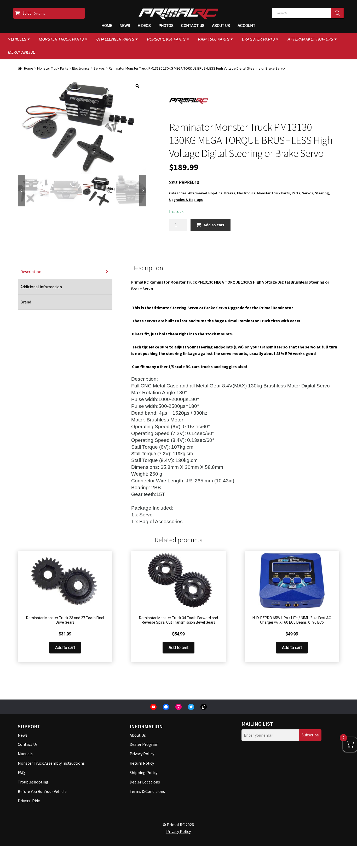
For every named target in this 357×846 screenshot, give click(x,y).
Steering (322, 193)
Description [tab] (30, 271)
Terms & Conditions (147, 791)
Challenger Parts (115, 39)
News (125, 25)
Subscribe (310, 734)
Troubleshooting (33, 782)
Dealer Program (144, 744)
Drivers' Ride (29, 800)
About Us (221, 25)
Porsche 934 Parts (166, 39)
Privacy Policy (142, 753)
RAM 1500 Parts (214, 39)
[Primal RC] (188, 101)
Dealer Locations (145, 782)
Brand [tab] (25, 301)
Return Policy (142, 763)
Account (246, 25)
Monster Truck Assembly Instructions (51, 763)
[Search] (337, 13)
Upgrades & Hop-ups (186, 199)
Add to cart (214, 224)
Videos (144, 25)
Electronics (81, 68)
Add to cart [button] (65, 647)
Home (107, 25)
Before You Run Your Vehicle (42, 791)
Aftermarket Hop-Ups (310, 39)
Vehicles (17, 39)
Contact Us (192, 25)
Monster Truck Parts (61, 39)
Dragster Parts (258, 39)
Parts (296, 193)
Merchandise (22, 52)
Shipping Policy (143, 772)
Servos (99, 68)
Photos (166, 25)
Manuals (25, 753)
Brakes (229, 193)
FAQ (21, 772)
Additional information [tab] (41, 286)
